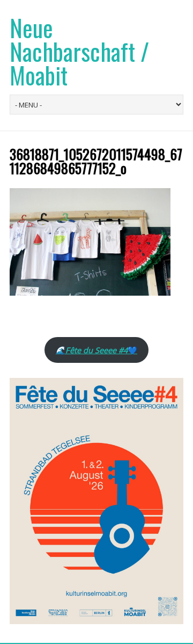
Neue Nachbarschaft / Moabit (79, 51)
